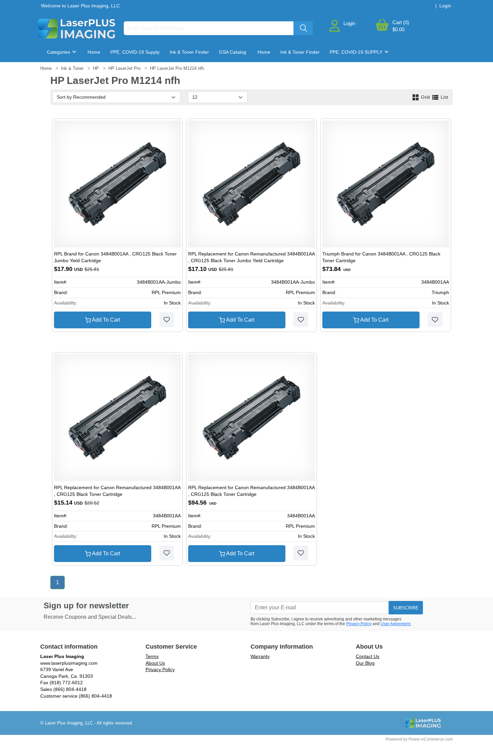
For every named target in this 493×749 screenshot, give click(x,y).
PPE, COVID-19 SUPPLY (357, 52)
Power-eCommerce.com (430, 739)
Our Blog (365, 663)
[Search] (303, 28)
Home (94, 52)
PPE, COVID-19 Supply (135, 52)
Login (349, 23)
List (443, 97)
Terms (152, 656)
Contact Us (367, 656)
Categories (59, 52)
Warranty (260, 656)
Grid (425, 97)
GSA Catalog (232, 52)
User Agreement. (396, 623)
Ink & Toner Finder (189, 52)
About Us (155, 663)
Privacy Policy (359, 623)
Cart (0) (400, 22)
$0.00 (398, 29)
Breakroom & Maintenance (81, 72)
